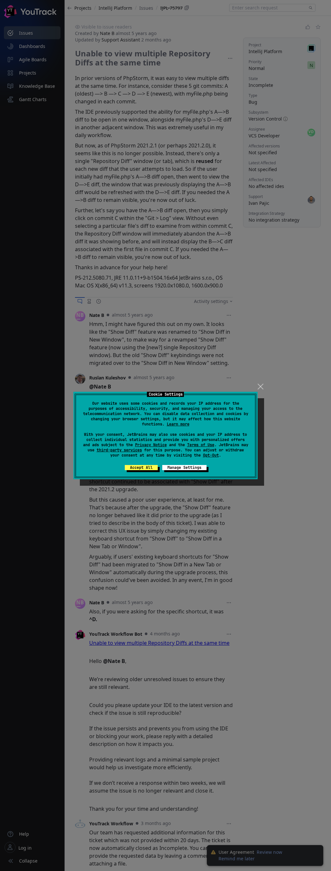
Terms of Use (200, 444)
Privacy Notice (151, 444)
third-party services (119, 450)
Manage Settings (184, 467)
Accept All (141, 467)
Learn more (178, 424)
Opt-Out (211, 455)
